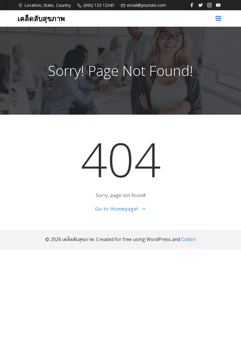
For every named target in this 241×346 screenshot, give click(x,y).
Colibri (188, 239)
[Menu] (218, 18)
